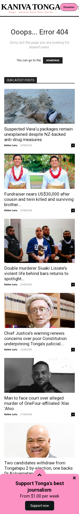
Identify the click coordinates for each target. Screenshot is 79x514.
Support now (39, 506)
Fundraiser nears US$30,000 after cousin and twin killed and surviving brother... (39, 199)
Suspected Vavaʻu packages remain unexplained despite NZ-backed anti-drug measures (38, 134)
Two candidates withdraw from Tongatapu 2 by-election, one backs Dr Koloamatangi (38, 468)
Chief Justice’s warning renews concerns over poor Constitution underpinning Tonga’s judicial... (35, 338)
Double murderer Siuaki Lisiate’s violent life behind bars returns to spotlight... (36, 273)
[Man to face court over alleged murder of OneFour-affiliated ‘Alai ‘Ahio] (39, 375)
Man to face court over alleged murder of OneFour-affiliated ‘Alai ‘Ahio (36, 403)
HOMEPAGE (52, 60)
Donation (68, 7)
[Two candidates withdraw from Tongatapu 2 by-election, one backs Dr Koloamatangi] (39, 440)
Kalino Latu (10, 145)
